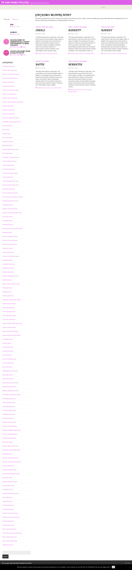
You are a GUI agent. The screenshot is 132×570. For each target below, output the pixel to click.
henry (45, 53)
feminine (39, 53)
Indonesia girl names (8, 307)
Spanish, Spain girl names (44, 27)
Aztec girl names (7, 125)
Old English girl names (9, 398)
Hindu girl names (7, 288)
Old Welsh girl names (8, 414)
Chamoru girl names (8, 165)
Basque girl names (7, 141)
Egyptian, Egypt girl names (10, 201)
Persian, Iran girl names (9, 422)
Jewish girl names (7, 339)
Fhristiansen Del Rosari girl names (12, 228)
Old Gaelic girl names (8, 406)
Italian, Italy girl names (9, 327)
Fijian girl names (7, 232)
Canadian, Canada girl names (11, 157)
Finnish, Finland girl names (10, 236)
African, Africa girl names (9, 70)
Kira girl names (6, 343)
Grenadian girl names (8, 264)
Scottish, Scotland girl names (11, 473)
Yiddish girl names (7, 545)
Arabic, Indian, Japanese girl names (12, 102)
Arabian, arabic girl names (10, 98)
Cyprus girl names (7, 177)
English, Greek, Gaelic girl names (12, 212)
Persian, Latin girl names (9, 426)
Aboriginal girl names (8, 66)
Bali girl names (6, 133)
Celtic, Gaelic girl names (9, 161)
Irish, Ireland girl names (9, 315)
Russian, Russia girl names (10, 458)
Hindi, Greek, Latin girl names (11, 284)
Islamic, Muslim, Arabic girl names (12, 323)
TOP (128, 563)
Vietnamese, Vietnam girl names (12, 533)
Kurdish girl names (8, 351)
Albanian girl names (8, 82)
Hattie (40, 64)
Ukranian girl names (8, 521)
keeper (70, 91)
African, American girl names (10, 74)
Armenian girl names (8, 110)
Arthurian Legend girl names (10, 118)
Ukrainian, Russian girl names (11, 517)
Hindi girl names (7, 280)
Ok (113, 567)
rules (56, 53)
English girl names (107, 27)
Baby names (6, 129)
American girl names (8, 86)
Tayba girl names (7, 501)
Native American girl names (10, 382)
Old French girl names (8, 402)
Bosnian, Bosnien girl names (10, 149)
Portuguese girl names (9, 438)
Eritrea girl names (7, 216)
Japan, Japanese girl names (10, 331)
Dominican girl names (8, 189)
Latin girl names (7, 355)
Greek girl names (7, 260)
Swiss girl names (7, 497)
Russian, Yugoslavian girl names (11, 462)
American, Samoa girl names (10, 90)
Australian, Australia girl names (11, 121)
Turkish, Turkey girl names (10, 513)
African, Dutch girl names (9, 78)
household (50, 53)
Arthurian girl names (8, 114)
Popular (7, 19)
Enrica (40, 30)
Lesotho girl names (8, 363)
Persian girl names (7, 418)
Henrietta (75, 64)
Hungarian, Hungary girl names (11, 299)
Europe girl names (7, 224)
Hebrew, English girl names (10, 276)
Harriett (74, 30)
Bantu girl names (7, 137)
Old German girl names (9, 410)
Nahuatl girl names (8, 379)
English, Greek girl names (9, 208)
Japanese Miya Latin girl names (11, 335)
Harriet (106, 30)
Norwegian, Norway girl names (11, 394)
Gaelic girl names (7, 248)
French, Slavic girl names (9, 244)
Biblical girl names (7, 145)
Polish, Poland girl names (9, 434)
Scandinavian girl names (9, 469)
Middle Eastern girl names (10, 371)
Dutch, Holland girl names (10, 193)
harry (77, 53)
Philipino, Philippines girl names (11, 430)
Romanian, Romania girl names (11, 450)
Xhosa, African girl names (9, 541)
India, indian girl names (9, 303)
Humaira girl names (8, 295)
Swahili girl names (7, 489)
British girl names (7, 153)
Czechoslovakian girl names (10, 181)
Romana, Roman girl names (10, 446)
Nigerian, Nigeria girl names (10, 390)
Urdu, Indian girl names (9, 529)
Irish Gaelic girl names (9, 311)
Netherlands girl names (9, 386)
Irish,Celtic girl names (8, 319)
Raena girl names (7, 442)
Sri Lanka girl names (8, 485)
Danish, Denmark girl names (10, 185)
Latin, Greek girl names (9, 359)
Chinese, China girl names (10, 173)
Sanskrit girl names (8, 466)
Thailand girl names (8, 509)
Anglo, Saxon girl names (9, 94)
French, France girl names (77, 27)
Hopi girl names (7, 292)
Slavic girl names (7, 477)
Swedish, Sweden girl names (10, 493)
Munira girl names (7, 375)
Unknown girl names (8, 525)
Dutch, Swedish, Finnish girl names (12, 197)
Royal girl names (7, 454)
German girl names (8, 252)
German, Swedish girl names (10, 256)
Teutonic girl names (8, 505)
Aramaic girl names (8, 106)
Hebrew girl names (8, 272)
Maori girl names (7, 367)
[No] (130, 567)
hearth (78, 89)
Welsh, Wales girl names (9, 537)
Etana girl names (7, 220)
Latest (16, 19)
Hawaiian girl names (8, 268)
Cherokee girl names (8, 169)
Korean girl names (7, 347)
